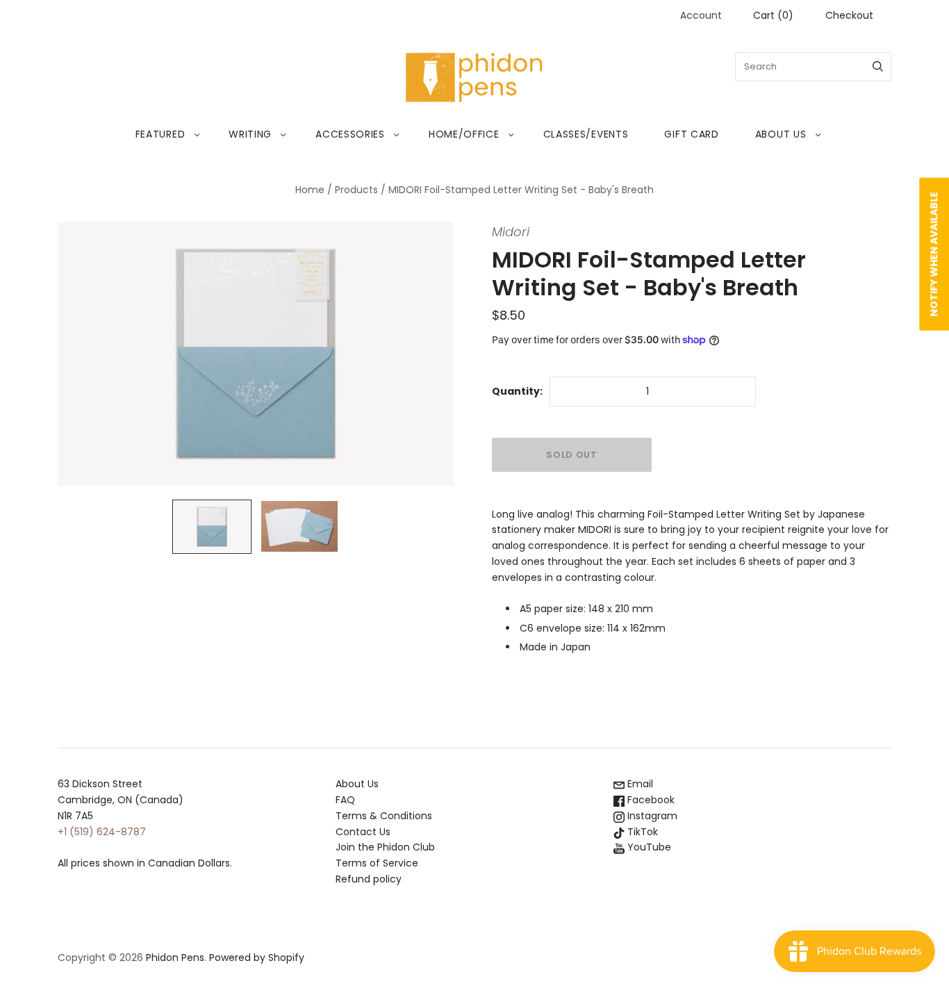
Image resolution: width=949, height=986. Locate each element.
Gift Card (691, 134)
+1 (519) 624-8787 (102, 832)
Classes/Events (586, 134)
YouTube (648, 847)
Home (309, 190)
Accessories (350, 134)
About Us (781, 134)
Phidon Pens (175, 957)
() (773, 15)
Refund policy (369, 879)
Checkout (849, 15)
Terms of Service (377, 863)
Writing (250, 134)
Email (639, 784)
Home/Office (464, 134)
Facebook (650, 800)
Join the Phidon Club (385, 847)
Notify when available (934, 254)
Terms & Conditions (384, 816)
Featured (160, 134)
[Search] (877, 66)
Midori (510, 231)
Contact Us (363, 832)
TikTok (641, 832)
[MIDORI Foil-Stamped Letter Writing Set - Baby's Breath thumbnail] (211, 527)
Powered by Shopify (256, 957)
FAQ (345, 800)
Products (356, 190)
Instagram (651, 816)
